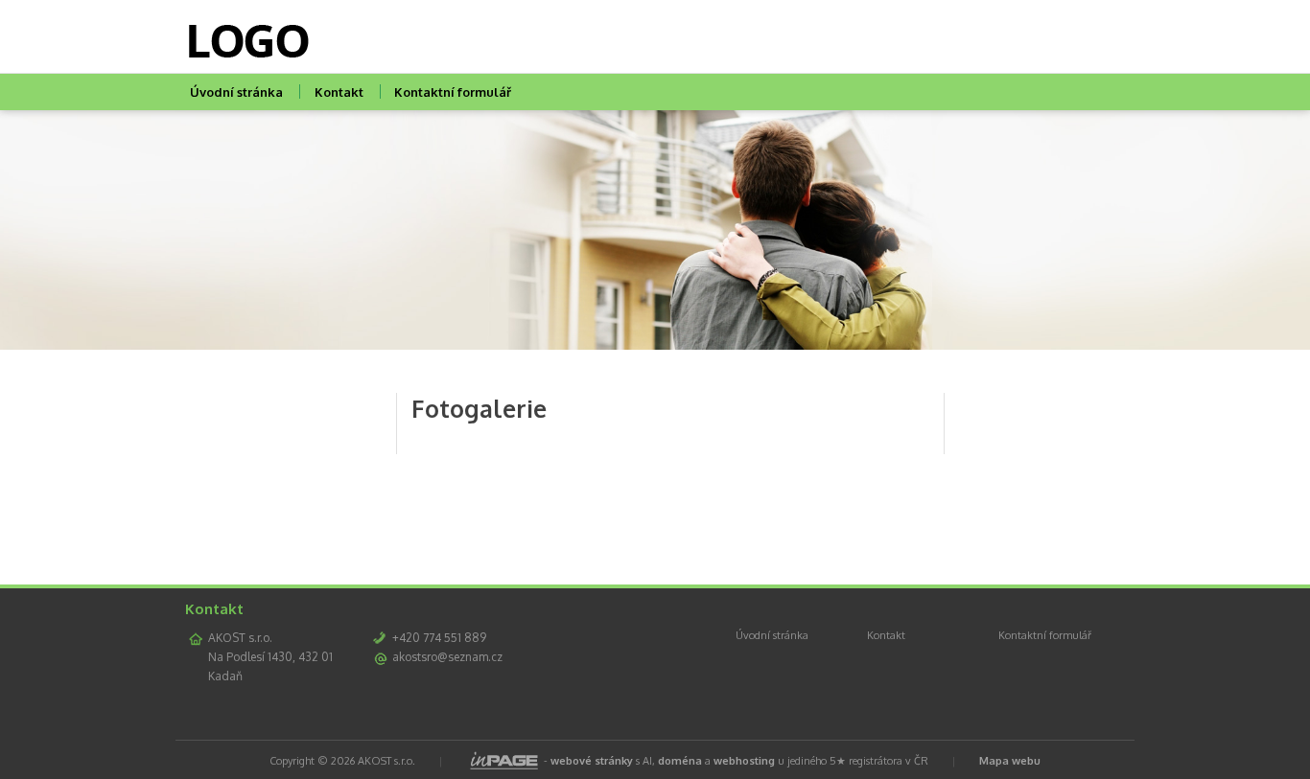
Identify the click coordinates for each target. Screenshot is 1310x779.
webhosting (744, 761)
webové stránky (591, 761)
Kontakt (339, 92)
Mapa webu (1010, 761)
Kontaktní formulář (452, 92)
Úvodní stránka (236, 92)
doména (680, 761)
